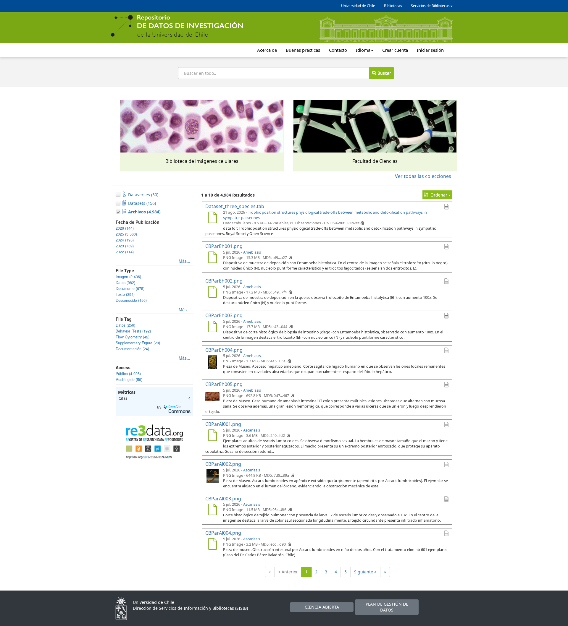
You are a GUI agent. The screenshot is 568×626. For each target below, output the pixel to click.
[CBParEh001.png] (212, 258)
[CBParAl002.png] (212, 476)
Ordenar (438, 194)
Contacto (338, 50)
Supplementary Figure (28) (138, 343)
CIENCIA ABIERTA (322, 607)
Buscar (383, 73)
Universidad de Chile (358, 5)
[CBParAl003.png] (212, 510)
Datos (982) (125, 282)
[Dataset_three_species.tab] (212, 218)
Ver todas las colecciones (423, 176)
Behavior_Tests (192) (133, 331)
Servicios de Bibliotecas (430, 5)
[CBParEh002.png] (212, 293)
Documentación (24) (132, 348)
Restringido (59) (129, 379)
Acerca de (267, 50)
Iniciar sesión (430, 50)
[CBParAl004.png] (212, 545)
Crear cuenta (395, 50)
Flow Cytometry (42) (132, 337)
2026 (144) (125, 228)
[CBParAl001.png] (212, 436)
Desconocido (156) (131, 300)
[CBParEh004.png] (212, 361)
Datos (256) (125, 325)
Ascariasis (251, 430)
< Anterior (288, 572)
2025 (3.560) (126, 234)
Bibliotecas (393, 5)
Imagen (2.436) (128, 276)
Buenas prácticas (303, 50)
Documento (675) (130, 288)
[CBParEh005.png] (212, 396)
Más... (184, 261)
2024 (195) (125, 240)
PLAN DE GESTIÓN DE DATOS (387, 607)
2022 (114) (125, 251)
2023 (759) (125, 246)
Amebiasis (252, 252)
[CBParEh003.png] (212, 327)
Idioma (363, 50)
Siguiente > (365, 572)
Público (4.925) (128, 373)
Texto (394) (125, 294)
